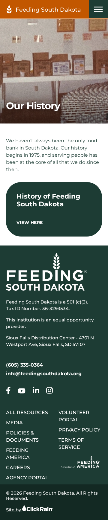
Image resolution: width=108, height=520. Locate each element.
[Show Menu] (98, 9)
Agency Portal (27, 478)
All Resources (27, 412)
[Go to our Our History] (8, 391)
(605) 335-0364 (24, 365)
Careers (18, 467)
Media (14, 423)
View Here (29, 222)
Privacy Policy (79, 430)
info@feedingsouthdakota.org (44, 373)
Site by (14, 510)
